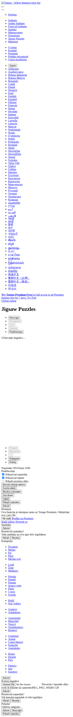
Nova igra (17, 710)
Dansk (11, 87)
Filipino (12, 102)
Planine (12, 582)
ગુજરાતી (12, 233)
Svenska (12, 160)
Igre (10, 668)
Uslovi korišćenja (17, 59)
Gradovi (12, 609)
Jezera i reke (14, 585)
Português (13, 141)
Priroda (12, 576)
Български (14, 178)
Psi (9, 552)
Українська (14, 196)
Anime (11, 639)
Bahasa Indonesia (17, 74)
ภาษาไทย (14, 254)
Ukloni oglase (8, 300)
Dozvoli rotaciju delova (14, 484)
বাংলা (10, 227)
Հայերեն (14, 202)
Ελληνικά (13, 175)
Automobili (14, 618)
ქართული (14, 267)
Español (12, 99)
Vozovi (12, 624)
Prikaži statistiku (11, 502)
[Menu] (2, 6)
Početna (12, 14)
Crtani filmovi (15, 642)
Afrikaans (13, 68)
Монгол (12, 187)
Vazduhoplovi (15, 627)
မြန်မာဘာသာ (16, 262)
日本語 (12, 285)
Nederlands (14, 129)
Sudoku (12, 29)
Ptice (10, 555)
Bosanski (13, 81)
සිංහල (11, 251)
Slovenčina (14, 151)
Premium (13, 53)
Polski (11, 138)
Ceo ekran (8, 495)
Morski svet (14, 559)
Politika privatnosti (18, 56)
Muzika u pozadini (12, 491)
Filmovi (12, 665)
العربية (12, 212)
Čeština (12, 169)
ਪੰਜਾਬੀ (11, 230)
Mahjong (13, 41)
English (12, 96)
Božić (11, 600)
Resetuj (15, 538)
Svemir (12, 594)
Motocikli (13, 621)
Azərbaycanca (15, 71)
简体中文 (13, 274)
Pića (10, 660)
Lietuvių (12, 123)
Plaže (11, 588)
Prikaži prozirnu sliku (16, 481)
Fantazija (13, 645)
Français (12, 105)
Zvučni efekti (9, 488)
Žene (11, 567)
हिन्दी (10, 224)
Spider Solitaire (16, 23)
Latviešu (12, 120)
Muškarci (13, 570)
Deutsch (12, 90)
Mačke (11, 549)
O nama (12, 47)
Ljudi (11, 564)
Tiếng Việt (13, 163)
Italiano (12, 114)
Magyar (12, 126)
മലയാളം (13, 247)
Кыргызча (14, 181)
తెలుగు (12, 239)
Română (12, 144)
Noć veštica (14, 603)
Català (11, 84)
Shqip (11, 147)
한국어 (12, 288)
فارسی (12, 215)
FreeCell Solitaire (17, 26)
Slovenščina (14, 154)
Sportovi (12, 671)
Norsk (11, 132)
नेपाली (11, 218)
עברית (11, 205)
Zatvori (6, 506)
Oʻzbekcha (14, 135)
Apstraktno (14, 648)
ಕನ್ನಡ (11, 243)
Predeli (12, 579)
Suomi (11, 157)
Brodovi (12, 630)
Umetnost (13, 636)
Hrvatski (12, 111)
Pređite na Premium (22, 518)
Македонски (15, 184)
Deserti (12, 657)
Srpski (13, 65)
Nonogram (14, 35)
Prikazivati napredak (16, 474)
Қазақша (13, 199)
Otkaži (6, 538)
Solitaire (12, 20)
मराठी (11, 221)
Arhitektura (14, 612)
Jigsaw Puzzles (16, 38)
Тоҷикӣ (12, 193)
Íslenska (12, 172)
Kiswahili (13, 117)
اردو (10, 209)
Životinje (13, 546)
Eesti (10, 93)
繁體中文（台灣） (19, 278)
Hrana (11, 653)
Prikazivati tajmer (14, 477)
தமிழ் (11, 236)
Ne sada (7, 518)
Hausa (11, 108)
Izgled (6, 499)
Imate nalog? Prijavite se (14, 521)
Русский (13, 190)
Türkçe (12, 166)
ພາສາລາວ (14, 258)
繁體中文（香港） (19, 281)
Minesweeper (15, 32)
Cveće (11, 591)
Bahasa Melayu (16, 78)
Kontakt (12, 50)
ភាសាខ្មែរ (12, 271)
